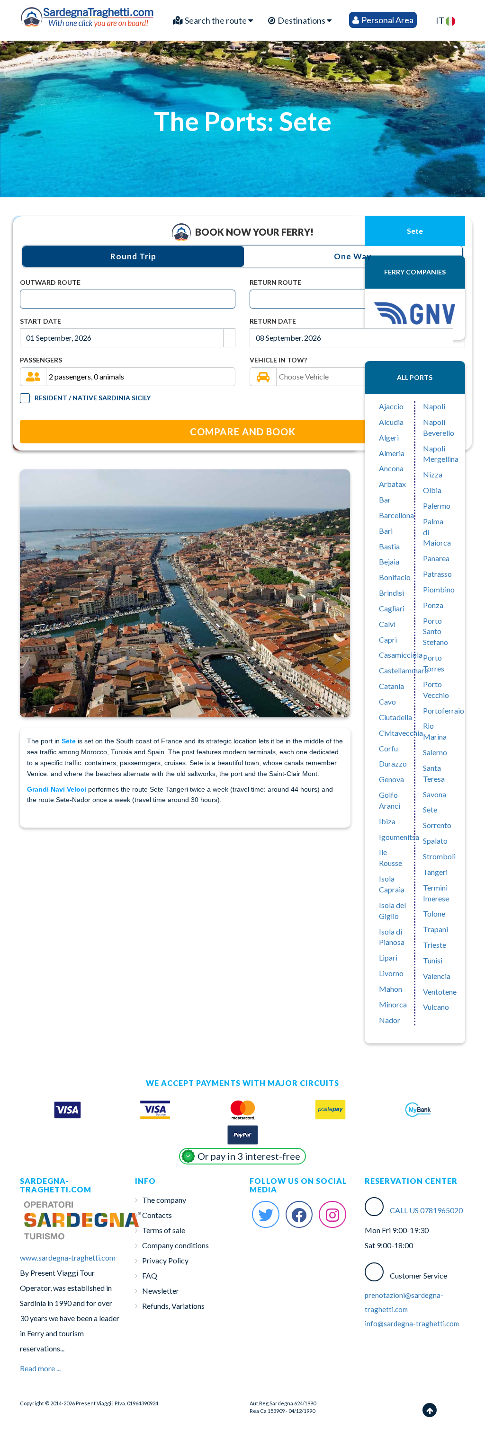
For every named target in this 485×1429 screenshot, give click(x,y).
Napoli (434, 406)
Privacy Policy (165, 1260)
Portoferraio (443, 710)
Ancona (391, 468)
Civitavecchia (401, 732)
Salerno (435, 752)
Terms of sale (163, 1230)
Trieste (434, 944)
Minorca (393, 1004)
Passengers (41, 360)
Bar (385, 499)
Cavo (387, 701)
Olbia (432, 489)
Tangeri (435, 871)
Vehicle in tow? (278, 360)
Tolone (434, 913)
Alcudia (391, 421)
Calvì (387, 623)
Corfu (388, 748)
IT (441, 20)
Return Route (275, 282)
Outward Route (50, 282)
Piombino (439, 589)
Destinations (301, 20)
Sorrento (437, 824)
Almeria (391, 453)
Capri (388, 639)
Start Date (40, 321)
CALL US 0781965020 (426, 1210)
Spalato (435, 840)
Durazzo (393, 763)
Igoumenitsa (399, 836)
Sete (430, 809)
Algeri (389, 437)
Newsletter (160, 1290)
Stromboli (439, 856)
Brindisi (391, 592)
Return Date (273, 321)
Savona (434, 794)
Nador (389, 1019)
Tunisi (432, 960)
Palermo (436, 505)
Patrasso (437, 573)
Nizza (432, 474)
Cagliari (391, 608)
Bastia (389, 546)
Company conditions (175, 1245)
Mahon (390, 988)
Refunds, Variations (173, 1305)
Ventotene (440, 991)
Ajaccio (391, 406)
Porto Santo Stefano (435, 631)
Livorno (391, 973)
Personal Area (386, 20)
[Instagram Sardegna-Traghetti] (332, 1214)
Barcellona (396, 515)
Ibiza (387, 821)
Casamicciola (400, 654)
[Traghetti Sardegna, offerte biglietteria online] (87, 15)
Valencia (436, 975)
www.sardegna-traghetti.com (68, 1257)
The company (164, 1199)
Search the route (215, 20)
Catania (391, 685)
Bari (386, 530)
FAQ (149, 1275)
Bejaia (389, 561)
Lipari (388, 957)
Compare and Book (243, 431)
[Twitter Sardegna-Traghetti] (265, 1214)
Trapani (435, 929)
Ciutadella (395, 717)
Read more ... (40, 1368)
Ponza (433, 604)
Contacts (157, 1214)
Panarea (436, 558)
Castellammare (403, 670)
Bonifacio (395, 577)
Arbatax (392, 483)
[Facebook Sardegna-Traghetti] (299, 1214)
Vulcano (436, 1006)
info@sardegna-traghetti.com (412, 1323)
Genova (391, 779)
